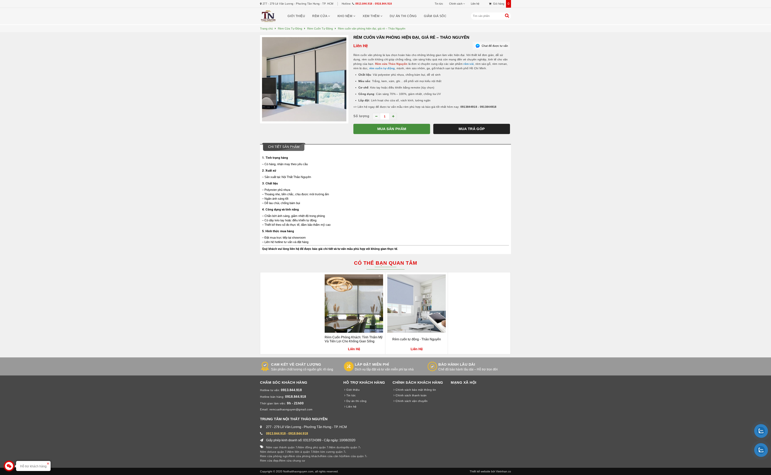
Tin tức (439, 3)
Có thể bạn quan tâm (385, 263)
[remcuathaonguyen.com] (268, 21)
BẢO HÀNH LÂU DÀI (456, 364)
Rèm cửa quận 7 (355, 456)
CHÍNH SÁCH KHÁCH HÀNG (418, 382)
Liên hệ (475, 3)
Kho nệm (345, 16)
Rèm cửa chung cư (292, 460)
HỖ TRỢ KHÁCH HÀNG (364, 382)
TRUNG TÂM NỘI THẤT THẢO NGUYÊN (293, 419)
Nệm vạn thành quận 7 (281, 447)
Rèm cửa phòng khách (304, 456)
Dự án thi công (403, 16)
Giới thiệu (296, 16)
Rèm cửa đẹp (269, 460)
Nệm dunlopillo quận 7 (344, 447)
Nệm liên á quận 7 (300, 451)
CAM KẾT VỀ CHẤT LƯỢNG (296, 364)
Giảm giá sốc (435, 16)
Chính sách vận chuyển (411, 401)
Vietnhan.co (503, 471)
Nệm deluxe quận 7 (273, 451)
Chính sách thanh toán (411, 395)
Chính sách (455, 3)
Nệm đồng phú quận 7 (313, 447)
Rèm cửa (320, 16)
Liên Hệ (360, 46)
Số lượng (361, 116)
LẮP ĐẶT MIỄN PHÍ (372, 364)
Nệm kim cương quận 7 (329, 451)
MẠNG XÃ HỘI (463, 382)
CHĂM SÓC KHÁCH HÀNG (283, 382)
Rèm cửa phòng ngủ (274, 456)
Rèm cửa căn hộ (331, 456)
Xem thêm (371, 16)
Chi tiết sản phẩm (283, 147)
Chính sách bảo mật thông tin (415, 389)
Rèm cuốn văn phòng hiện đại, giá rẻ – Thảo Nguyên (411, 37)
